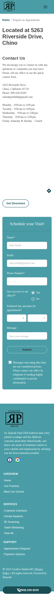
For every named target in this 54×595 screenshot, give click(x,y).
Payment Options (14, 554)
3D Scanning (11, 521)
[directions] (49, 192)
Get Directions (15, 203)
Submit (27, 349)
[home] (9, 7)
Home (6, 20)
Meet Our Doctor (14, 491)
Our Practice (11, 486)
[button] (16, 318)
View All (8, 533)
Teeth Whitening (14, 527)
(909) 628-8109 (29, 590)
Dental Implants (13, 516)
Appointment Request (17, 548)
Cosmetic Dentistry (15, 510)
